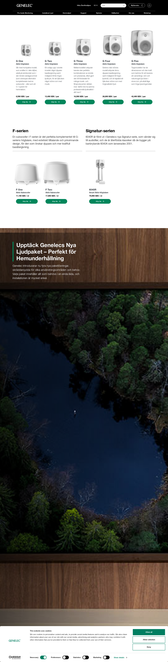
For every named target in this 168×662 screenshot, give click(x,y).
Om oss (131, 13)
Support (83, 13)
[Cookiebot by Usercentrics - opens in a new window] (15, 657)
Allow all (148, 632)
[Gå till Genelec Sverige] (25, 5)
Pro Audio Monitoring (25, 13)
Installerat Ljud (47, 13)
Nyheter (99, 13)
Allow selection (149, 640)
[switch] (65, 657)
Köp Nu (25, 102)
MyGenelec (135, 5)
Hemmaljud (67, 13)
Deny (149, 647)
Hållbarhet (115, 13)
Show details (119, 657)
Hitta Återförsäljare (84, 5)
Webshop (147, 13)
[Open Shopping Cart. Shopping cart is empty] (149, 5)
